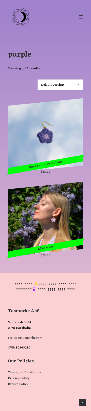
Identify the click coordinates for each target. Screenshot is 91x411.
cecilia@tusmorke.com (25, 338)
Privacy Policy (19, 378)
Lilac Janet (45, 248)
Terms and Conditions (24, 373)
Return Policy (18, 384)
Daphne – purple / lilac (45, 164)
